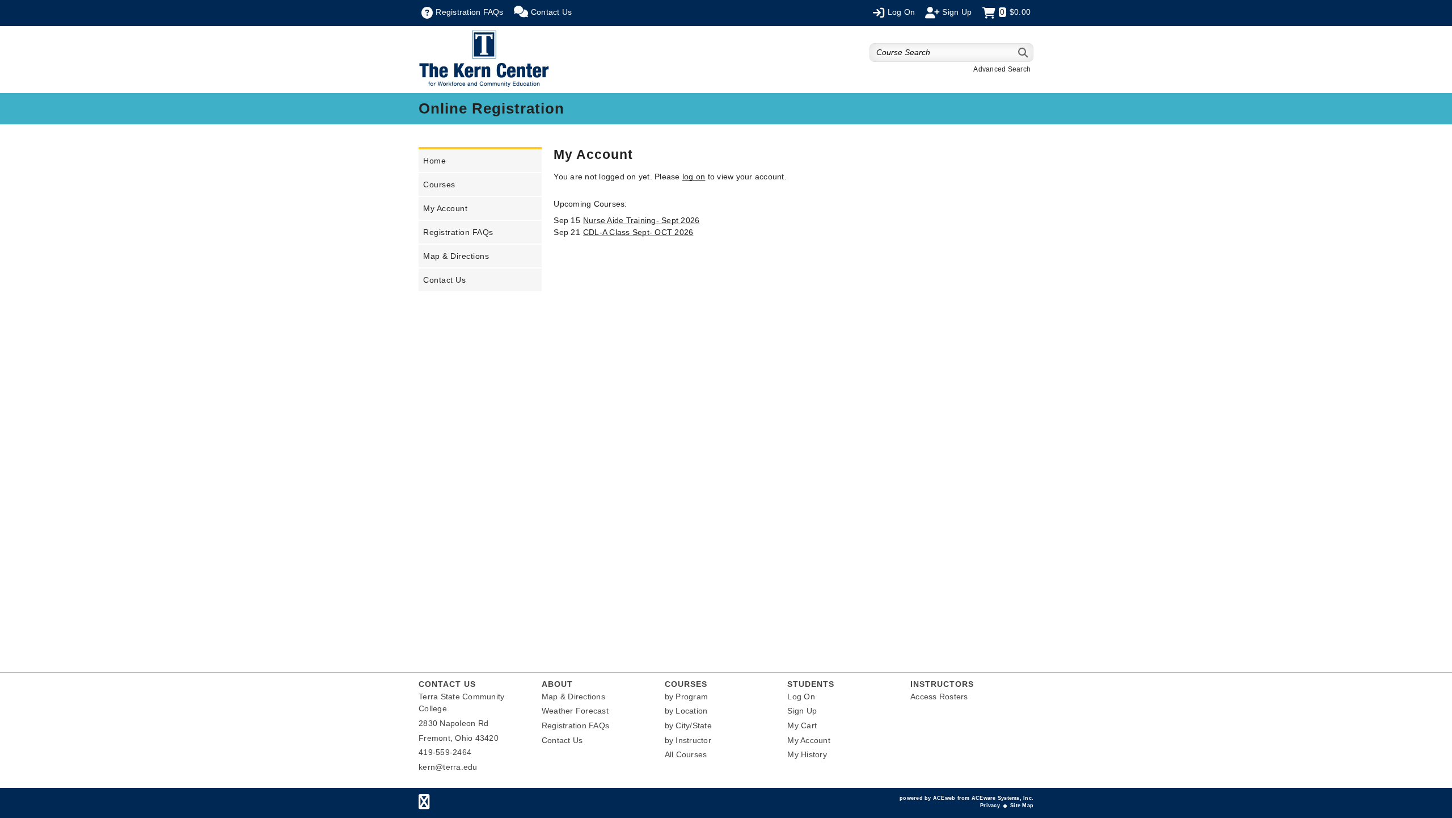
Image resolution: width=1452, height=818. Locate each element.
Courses (439, 184)
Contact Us (444, 279)
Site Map (1021, 805)
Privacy (990, 805)
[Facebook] (424, 804)
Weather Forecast (575, 710)
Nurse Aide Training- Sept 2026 (641, 220)
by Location (686, 710)
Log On (801, 696)
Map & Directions (456, 256)
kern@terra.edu (448, 766)
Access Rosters (939, 696)
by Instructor (688, 740)
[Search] (1023, 52)
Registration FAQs (458, 232)
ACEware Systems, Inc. (1002, 798)
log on (694, 176)
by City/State (688, 725)
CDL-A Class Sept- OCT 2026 (638, 232)
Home (434, 160)
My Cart (802, 725)
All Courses (686, 754)
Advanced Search (1002, 69)
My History (807, 754)
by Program (686, 696)
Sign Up (802, 710)
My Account (445, 208)
